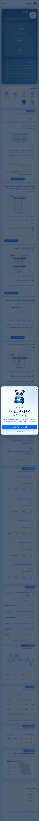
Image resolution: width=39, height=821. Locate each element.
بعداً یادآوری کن (19, 431)
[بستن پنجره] (36, 389)
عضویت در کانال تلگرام (18, 427)
